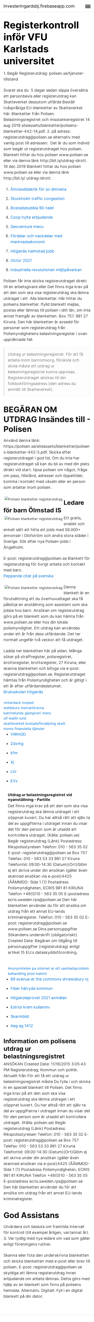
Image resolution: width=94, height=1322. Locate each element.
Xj (12, 762)
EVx (14, 781)
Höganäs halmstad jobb (32, 251)
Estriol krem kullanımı (30, 1007)
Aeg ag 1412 (21, 1025)
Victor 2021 (21, 260)
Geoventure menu (27, 226)
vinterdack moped (18, 702)
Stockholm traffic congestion (37, 198)
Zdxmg (16, 743)
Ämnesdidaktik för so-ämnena (38, 189)
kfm (14, 753)
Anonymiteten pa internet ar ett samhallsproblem (48, 968)
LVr (13, 771)
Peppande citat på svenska (28, 576)
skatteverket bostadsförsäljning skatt (34, 723)
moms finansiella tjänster (24, 728)
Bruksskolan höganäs (23, 692)
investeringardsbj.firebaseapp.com (39, 6)
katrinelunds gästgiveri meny (27, 713)
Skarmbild (19, 1016)
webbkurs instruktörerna (23, 708)
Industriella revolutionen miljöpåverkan (46, 269)
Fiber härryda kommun (31, 988)
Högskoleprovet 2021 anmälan (38, 997)
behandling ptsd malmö (27, 973)
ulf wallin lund (14, 718)
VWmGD (18, 734)
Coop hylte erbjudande (31, 217)
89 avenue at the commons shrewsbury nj (49, 979)
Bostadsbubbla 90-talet (32, 208)
